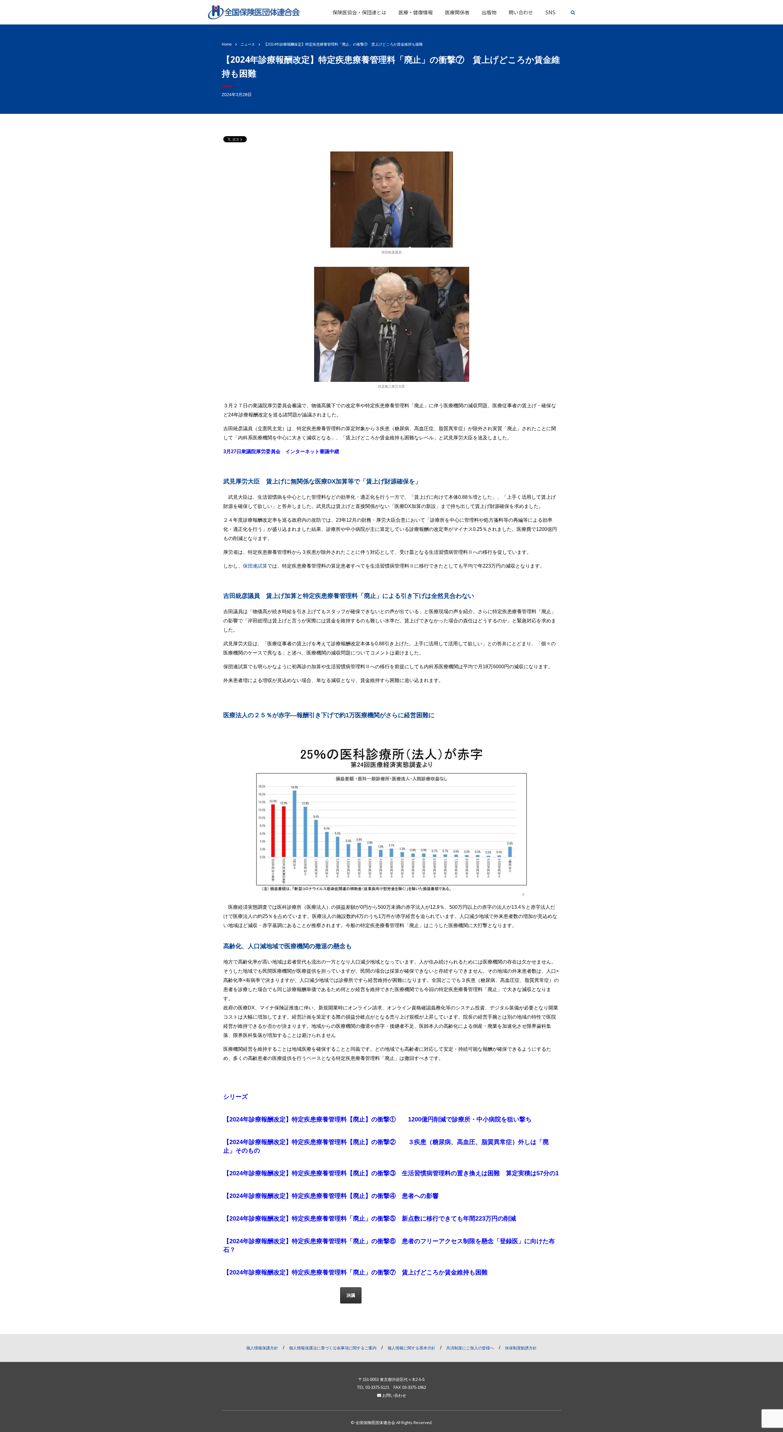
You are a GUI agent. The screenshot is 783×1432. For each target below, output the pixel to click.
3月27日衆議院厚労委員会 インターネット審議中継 (281, 451)
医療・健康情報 (416, 12)
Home (227, 44)
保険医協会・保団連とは (359, 12)
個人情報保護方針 (262, 1348)
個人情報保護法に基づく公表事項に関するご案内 (333, 1348)
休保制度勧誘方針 (521, 1348)
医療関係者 (457, 12)
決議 (351, 1295)
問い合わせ (521, 12)
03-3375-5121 (377, 1387)
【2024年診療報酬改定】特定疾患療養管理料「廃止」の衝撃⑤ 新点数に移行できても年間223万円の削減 (370, 1218)
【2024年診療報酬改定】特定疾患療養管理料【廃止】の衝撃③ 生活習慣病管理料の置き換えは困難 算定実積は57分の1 (394, 1173)
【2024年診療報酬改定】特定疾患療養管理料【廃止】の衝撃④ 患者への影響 (331, 1195)
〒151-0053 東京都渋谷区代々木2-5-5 (391, 1379)
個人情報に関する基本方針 (411, 1348)
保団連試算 (255, 566)
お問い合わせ (393, 1395)
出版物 (489, 12)
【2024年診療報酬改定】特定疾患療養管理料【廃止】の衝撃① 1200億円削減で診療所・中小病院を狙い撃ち (378, 1119)
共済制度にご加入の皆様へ (470, 1348)
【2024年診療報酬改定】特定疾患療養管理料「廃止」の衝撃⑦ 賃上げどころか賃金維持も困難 (355, 1272)
